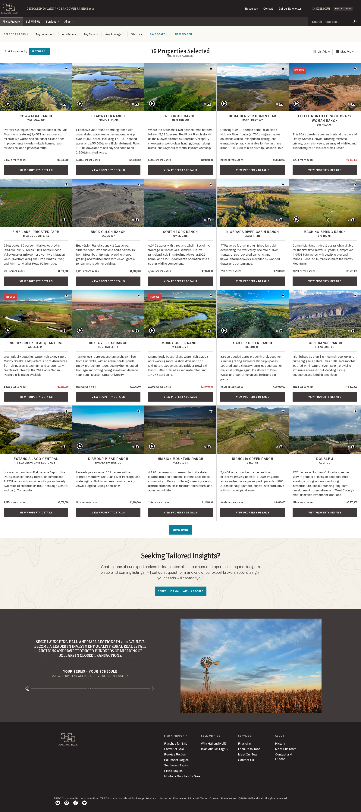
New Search (183, 34)
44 (60, 330)
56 (277, 104)
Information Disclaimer (172, 798)
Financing (244, 743)
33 (133, 219)
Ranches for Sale (175, 743)
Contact (268, 8)
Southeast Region (176, 760)
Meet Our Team (248, 754)
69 (205, 219)
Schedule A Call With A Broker (180, 591)
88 (60, 446)
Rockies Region (175, 754)
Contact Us (246, 760)
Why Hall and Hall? (213, 743)
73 (133, 446)
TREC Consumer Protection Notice (76, 798)
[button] (69, 34)
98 (133, 104)
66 (349, 330)
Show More (180, 529)
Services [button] (51, 21)
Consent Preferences (223, 798)
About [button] (68, 21)
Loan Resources (249, 749)
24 (349, 104)
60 (205, 330)
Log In (338, 8)
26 (60, 219)
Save (159, 34)
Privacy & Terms (198, 798)
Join (348, 8)
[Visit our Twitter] (84, 803)
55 (349, 446)
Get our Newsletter (290, 8)
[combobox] (45, 34)
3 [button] (92, 688)
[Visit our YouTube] (57, 803)
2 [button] (90, 688)
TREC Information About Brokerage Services (128, 798)
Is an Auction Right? (214, 749)
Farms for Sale (174, 749)
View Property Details (36, 170)
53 (277, 219)
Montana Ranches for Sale (182, 776)
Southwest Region (176, 765)
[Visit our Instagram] (66, 803)
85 (60, 104)
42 (205, 446)
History (280, 743)
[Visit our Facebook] (75, 803)
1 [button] (88, 688)
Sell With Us (33, 21)
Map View (347, 51)
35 (133, 330)
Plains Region (173, 770)
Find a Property (11, 21)
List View (324, 51)
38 (277, 446)
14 (349, 219)
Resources (251, 8)
